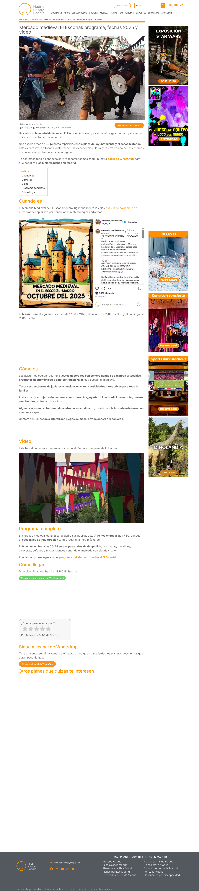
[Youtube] (176, 5)
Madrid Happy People (28, 19)
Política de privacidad (29, 889)
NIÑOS (67, 13)
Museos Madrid (112, 861)
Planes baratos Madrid (116, 871)
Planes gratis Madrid (156, 865)
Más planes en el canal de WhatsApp (41, 578)
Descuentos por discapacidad (162, 875)
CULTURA (93, 13)
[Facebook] (52, 869)
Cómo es (27, 179)
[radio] (24, 629)
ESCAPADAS (153, 13)
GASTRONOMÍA (127, 13)
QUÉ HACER (56, 13)
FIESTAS (113, 13)
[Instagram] (171, 5)
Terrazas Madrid (154, 871)
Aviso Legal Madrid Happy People (65, 889)
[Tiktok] (181, 5)
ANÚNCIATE (167, 13)
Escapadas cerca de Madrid (119, 875)
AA (41, 19)
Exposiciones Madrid (115, 865)
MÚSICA (104, 13)
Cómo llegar (29, 192)
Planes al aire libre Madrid (118, 868)
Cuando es (28, 175)
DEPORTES (141, 13)
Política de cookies (100, 889)
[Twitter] (73, 869)
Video (25, 183)
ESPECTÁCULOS (79, 13)
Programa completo (33, 187)
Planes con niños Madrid (158, 861)
